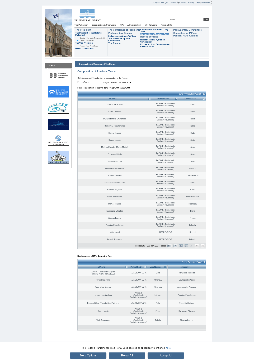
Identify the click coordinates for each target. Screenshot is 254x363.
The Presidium (83, 30)
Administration (134, 25)
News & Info (166, 25)
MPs (122, 25)
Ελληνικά (174, 2)
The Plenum (114, 43)
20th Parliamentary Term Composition (119, 40)
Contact (182, 2)
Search (172, 19)
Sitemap (190, 2)
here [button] (168, 347)
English (156, 2)
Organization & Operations (104, 25)
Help (198, 2)
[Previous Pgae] (175, 246)
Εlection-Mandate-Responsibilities (93, 38)
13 (181, 246)
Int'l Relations (151, 25)
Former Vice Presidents (89, 46)
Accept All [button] (166, 355)
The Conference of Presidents (124, 30)
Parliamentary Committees (187, 30)
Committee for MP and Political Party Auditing (185, 34)
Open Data (205, 2)
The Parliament (81, 25)
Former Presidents (87, 40)
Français (164, 2)
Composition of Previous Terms (154, 34)
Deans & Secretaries (84, 49)
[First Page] (169, 246)
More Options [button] (88, 355)
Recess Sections (149, 36)
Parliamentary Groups (120, 33)
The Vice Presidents (84, 43)
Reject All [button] (127, 355)
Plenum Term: (83, 82)
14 (186, 246)
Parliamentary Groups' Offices (122, 36)
